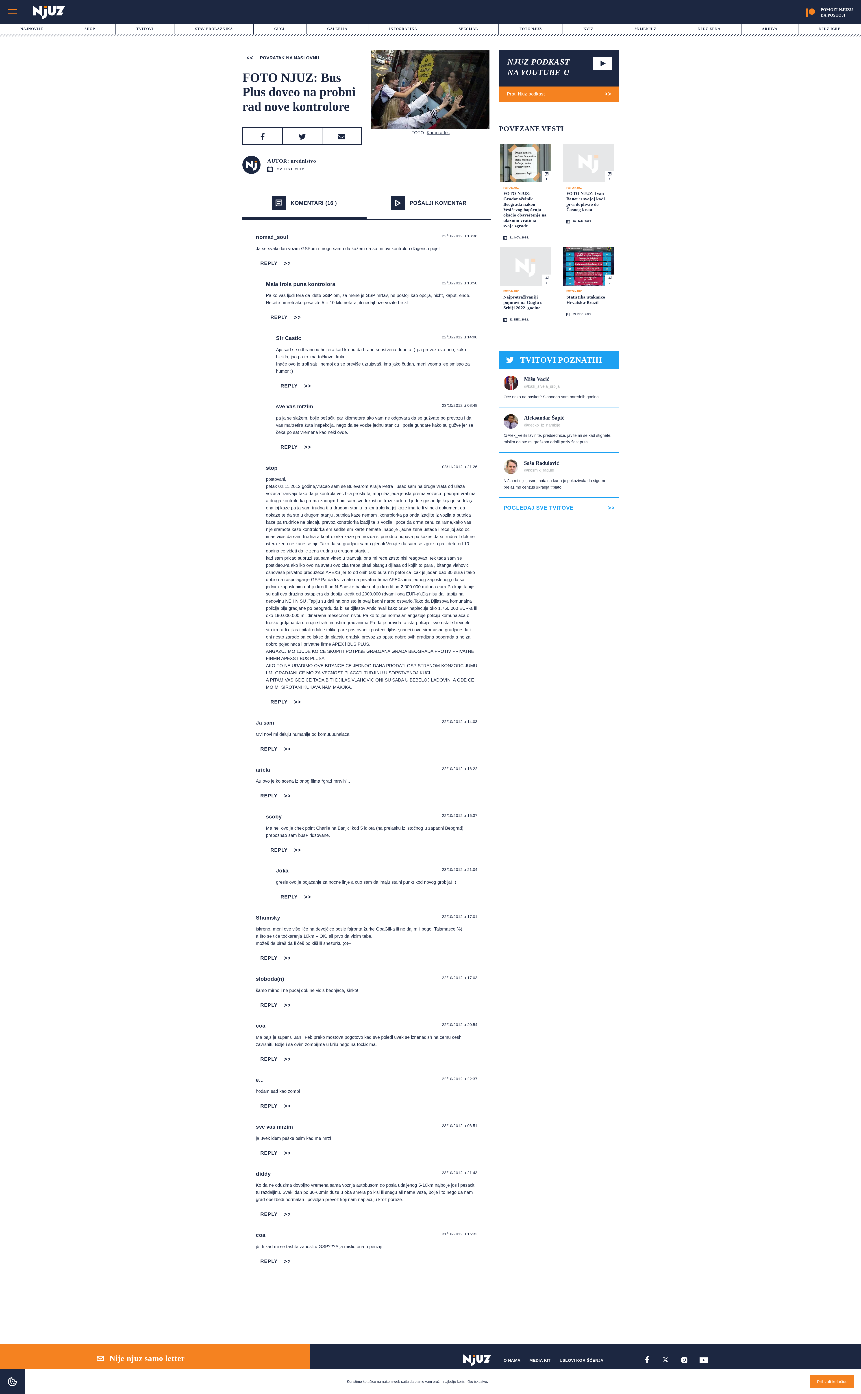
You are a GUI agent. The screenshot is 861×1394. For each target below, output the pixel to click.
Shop (90, 29)
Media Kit (539, 1360)
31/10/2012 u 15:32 (459, 1234)
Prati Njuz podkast (526, 94)
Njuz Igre (830, 29)
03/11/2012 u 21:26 (459, 467)
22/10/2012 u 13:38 (459, 236)
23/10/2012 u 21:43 (459, 1173)
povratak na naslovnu (288, 57)
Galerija (337, 29)
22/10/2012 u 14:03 (459, 721)
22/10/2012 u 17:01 (459, 916)
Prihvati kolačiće (832, 1381)
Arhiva (770, 29)
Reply (268, 263)
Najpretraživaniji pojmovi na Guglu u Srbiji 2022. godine (523, 302)
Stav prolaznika (214, 29)
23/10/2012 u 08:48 (459, 405)
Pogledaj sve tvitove (539, 508)
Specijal (468, 29)
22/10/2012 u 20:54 (459, 1024)
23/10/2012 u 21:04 (459, 869)
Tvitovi (145, 29)
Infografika (403, 29)
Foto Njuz (531, 29)
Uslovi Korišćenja (582, 1360)
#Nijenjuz (646, 29)
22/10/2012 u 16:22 (459, 768)
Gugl (280, 29)
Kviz (588, 29)
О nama (512, 1360)
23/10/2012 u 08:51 (459, 1125)
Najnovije (31, 29)
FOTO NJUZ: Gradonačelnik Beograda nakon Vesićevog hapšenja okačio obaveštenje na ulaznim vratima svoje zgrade (524, 209)
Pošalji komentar (438, 203)
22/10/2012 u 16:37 (459, 815)
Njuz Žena (709, 29)
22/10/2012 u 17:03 (459, 978)
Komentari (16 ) (314, 203)
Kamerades (438, 132)
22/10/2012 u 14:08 (459, 337)
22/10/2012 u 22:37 (459, 1079)
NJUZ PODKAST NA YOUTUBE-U (538, 67)
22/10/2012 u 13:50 (459, 283)
